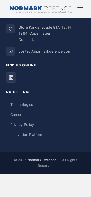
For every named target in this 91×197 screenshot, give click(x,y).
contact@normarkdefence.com (45, 51)
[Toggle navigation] (80, 9)
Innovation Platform (26, 134)
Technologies (21, 104)
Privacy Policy (22, 124)
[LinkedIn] (11, 77)
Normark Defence (41, 160)
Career (15, 114)
